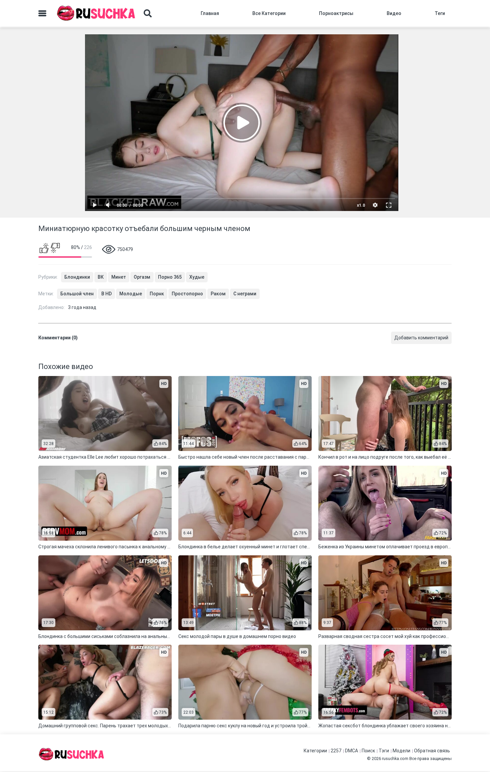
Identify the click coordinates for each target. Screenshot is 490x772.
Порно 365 (170, 277)
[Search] (148, 13)
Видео (394, 13)
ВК (101, 277)
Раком (218, 293)
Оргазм (142, 277)
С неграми (244, 293)
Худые (196, 277)
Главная (210, 13)
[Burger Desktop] (42, 13)
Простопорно (187, 293)
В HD (106, 293)
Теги (440, 13)
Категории (315, 750)
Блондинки (77, 277)
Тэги (384, 750)
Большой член (77, 293)
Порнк (157, 293)
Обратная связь (432, 750)
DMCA (351, 750)
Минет (118, 277)
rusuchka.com (395, 758)
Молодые (130, 293)
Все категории (269, 13)
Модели (401, 750)
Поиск (368, 750)
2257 (336, 750)
